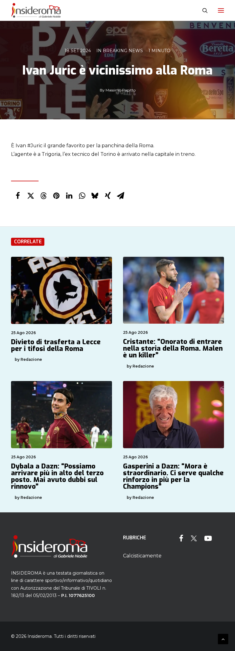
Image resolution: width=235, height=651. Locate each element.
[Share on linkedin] (69, 196)
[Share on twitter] (30, 196)
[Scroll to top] (223, 638)
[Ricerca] (202, 10)
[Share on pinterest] (56, 196)
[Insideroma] (36, 10)
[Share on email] (120, 196)
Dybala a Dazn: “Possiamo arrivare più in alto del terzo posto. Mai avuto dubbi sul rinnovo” (57, 476)
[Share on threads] (43, 196)
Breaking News (123, 50)
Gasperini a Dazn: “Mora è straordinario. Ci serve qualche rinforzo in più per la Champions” (173, 476)
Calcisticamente (142, 556)
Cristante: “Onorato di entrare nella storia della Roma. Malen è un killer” (173, 348)
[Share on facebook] (18, 196)
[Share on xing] (108, 196)
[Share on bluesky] (95, 196)
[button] (221, 10)
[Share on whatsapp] (82, 196)
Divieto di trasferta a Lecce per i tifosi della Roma (56, 345)
